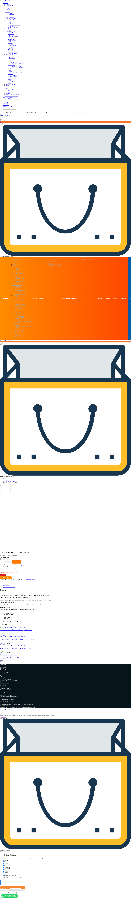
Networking (8, 47)
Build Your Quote (7, 106)
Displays (7, 12)
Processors (8, 7)
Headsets (10, 32)
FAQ (1, 676)
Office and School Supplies (10, 97)
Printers (10, 43)
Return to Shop (15, 890)
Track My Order (4, 669)
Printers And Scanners (11, 41)
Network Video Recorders (18, 63)
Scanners (10, 44)
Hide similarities (8, 854)
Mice (9, 22)
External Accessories (13, 75)
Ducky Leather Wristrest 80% (9, 658)
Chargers (10, 74)
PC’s (6, 88)
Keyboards (11, 21)
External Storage (12, 76)
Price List (5, 103)
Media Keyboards (13, 27)
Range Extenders (13, 50)
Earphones (11, 34)
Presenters (11, 30)
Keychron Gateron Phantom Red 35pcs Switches (16, 630)
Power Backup (9, 54)
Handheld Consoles (10, 84)
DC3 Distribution (10, 699)
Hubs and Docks (12, 78)
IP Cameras (14, 62)
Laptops (7, 93)
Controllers (11, 28)
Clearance (5, 102)
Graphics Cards (9, 10)
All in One (10, 89)
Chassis (7, 4)
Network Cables (12, 53)
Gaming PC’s (11, 92)
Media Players (12, 40)
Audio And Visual (10, 31)
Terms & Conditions (5, 679)
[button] (9, 564)
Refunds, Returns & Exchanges (8, 680)
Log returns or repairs (6, 688)
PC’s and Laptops (7, 87)
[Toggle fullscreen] (1, 897)
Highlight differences (10, 855)
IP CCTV (10, 61)
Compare (22, 565)
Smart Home (11, 81)
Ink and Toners (12, 45)
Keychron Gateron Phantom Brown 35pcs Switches (17, 639)
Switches (10, 49)
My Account (3, 667)
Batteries (10, 57)
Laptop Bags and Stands (12, 94)
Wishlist (2, 668)
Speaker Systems (13, 36)
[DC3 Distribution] (5, 0)
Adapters (10, 70)
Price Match (3, 575)
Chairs (10, 79)
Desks (10, 80)
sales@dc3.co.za (7, 695)
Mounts (10, 16)
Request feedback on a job (7, 689)
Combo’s (10, 23)
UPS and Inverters (13, 56)
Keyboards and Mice (11, 19)
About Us (2, 675)
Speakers (10, 35)
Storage (7, 9)
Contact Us (6, 105)
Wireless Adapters (13, 52)
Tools (9, 83)
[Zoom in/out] (0, 897)
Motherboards (9, 5)
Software (5, 101)
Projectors (11, 14)
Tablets (7, 85)
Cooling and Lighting (11, 18)
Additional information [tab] (9, 587)
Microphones (11, 38)
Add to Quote (16, 562)
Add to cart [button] (3, 635)
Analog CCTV (11, 65)
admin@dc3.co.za (10, 698)
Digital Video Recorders (17, 67)
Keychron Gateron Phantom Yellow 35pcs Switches (16, 648)
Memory (7, 8)
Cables (10, 71)
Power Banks (11, 58)
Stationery (8, 98)
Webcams (11, 39)
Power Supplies (9, 17)
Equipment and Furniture (12, 100)
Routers (10, 48)
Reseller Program (4, 683)
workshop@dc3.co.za (11, 696)
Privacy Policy (3, 678)
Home (4, 478)
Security (7, 59)
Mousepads (11, 26)
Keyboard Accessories (14, 25)
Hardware (5, 3)
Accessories (8, 69)
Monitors (10, 13)
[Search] (3, 110)
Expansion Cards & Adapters (16, 72)
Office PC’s (11, 90)
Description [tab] (6, 585)
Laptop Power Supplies (11, 96)
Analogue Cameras (16, 66)
